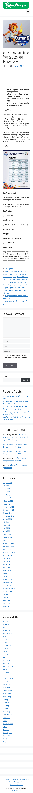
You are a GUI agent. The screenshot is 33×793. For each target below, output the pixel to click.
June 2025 (6, 525)
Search (5, 377)
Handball (6, 663)
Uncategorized (8, 724)
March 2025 (7, 534)
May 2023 (6, 600)
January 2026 (7, 504)
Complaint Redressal (16, 785)
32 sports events (11, 271)
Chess (5, 639)
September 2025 (9, 516)
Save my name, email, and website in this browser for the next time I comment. (17, 358)
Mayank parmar (8, 444)
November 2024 (8, 546)
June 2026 (6, 489)
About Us (7, 779)
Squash (5, 709)
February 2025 (8, 537)
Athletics (6, 624)
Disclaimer (8, 782)
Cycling (5, 648)
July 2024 (6, 558)
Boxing (5, 636)
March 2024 (7, 570)
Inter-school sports (9, 277)
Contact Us (15, 779)
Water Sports (7, 733)
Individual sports (20, 274)
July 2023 (6, 594)
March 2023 (7, 606)
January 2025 (7, 540)
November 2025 (8, 510)
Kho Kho (6, 682)
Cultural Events (8, 645)
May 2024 (6, 564)
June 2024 (6, 561)
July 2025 (6, 522)
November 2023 (8, 582)
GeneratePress (16, 790)
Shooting (6, 706)
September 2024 (9, 552)
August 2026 (7, 483)
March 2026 (7, 498)
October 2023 (7, 585)
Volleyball (6, 730)
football (5, 654)
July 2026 (6, 486)
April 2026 (6, 495)
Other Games (7, 691)
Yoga (4, 742)
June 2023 (6, 597)
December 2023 (8, 579)
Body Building (7, 633)
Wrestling (6, 739)
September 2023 (9, 588)
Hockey (5, 669)
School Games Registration (16, 282)
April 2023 (6, 603)
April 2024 (6, 567)
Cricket (5, 642)
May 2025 (6, 528)
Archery (5, 621)
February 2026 (8, 501)
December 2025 (8, 507)
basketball (6, 630)
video (5, 727)
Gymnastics (7, 660)
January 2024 (7, 576)
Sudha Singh (7, 285)
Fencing (5, 651)
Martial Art (6, 685)
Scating (5, 700)
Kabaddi (6, 672)
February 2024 (8, 573)
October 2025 (7, 513)
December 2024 (8, 543)
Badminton (6, 627)
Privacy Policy (24, 779)
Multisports (9, 269)
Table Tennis (7, 715)
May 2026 (6, 492)
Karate (5, 675)
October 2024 (7, 549)
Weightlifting (7, 736)
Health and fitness (9, 666)
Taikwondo (6, 718)
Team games (17, 285)
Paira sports (7, 694)
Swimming (6, 712)
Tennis (5, 721)
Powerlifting (7, 697)
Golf (4, 657)
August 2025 (7, 519)
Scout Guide (7, 703)
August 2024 (7, 555)
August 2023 (7, 591)
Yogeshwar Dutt (14, 288)
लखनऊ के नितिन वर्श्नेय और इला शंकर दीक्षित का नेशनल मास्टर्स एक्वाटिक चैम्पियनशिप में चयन (15, 437)
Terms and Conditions (21, 782)
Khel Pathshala (8, 678)
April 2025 (6, 531)
